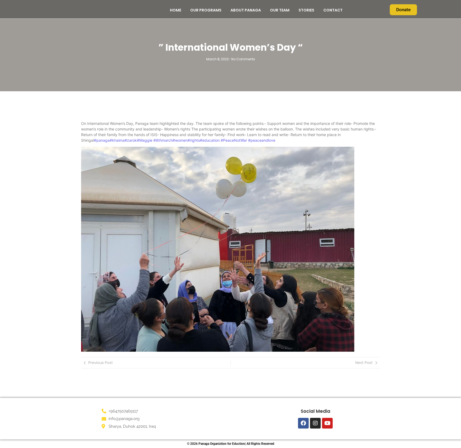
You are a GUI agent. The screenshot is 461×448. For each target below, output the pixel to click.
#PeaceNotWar (234, 140)
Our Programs (205, 10)
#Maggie (144, 140)
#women (180, 140)
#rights (194, 140)
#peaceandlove (261, 140)
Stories (306, 10)
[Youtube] (327, 423)
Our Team (279, 10)
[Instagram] (315, 423)
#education (210, 140)
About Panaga (245, 10)
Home (175, 10)
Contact (333, 10)
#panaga (102, 140)
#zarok (131, 140)
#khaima (117, 140)
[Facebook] (303, 423)
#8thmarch (162, 140)
